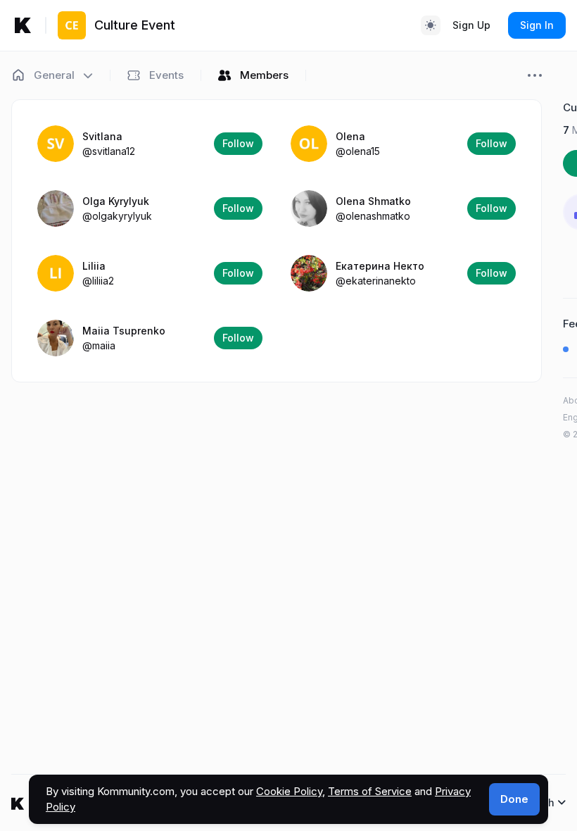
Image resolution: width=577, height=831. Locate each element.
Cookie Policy (289, 791)
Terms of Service (370, 791)
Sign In (537, 25)
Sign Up (471, 25)
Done (514, 799)
